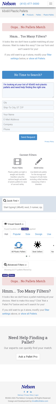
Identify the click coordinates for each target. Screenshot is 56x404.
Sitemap (20, 395)
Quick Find (11, 200)
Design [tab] (38, 234)
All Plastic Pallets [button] (18, 252)
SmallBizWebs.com (40, 401)
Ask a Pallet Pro (28, 356)
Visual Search (14, 224)
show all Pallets (37, 58)
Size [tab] (28, 234)
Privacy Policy (49, 142)
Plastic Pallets (49, 15)
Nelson (9, 4)
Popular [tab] (17, 234)
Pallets (38, 15)
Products (30, 15)
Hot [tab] (6, 234)
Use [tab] (49, 234)
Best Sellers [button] (37, 252)
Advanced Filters (15, 264)
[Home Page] (23, 15)
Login (36, 395)
